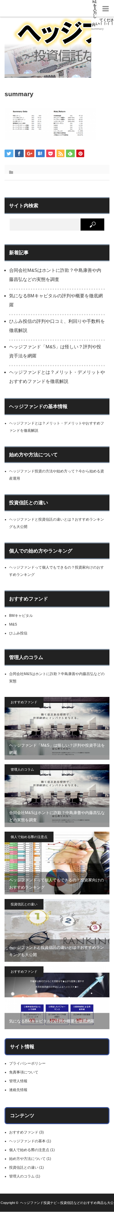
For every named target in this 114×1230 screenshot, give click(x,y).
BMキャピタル (21, 615)
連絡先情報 (18, 1090)
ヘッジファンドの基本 (27, 1141)
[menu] (105, 8)
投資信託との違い (24, 904)
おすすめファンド (24, 702)
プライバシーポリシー (27, 1063)
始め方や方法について (27, 1159)
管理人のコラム (22, 769)
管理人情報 (18, 1081)
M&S (13, 624)
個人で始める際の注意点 (29, 837)
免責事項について (23, 1072)
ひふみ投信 (18, 633)
